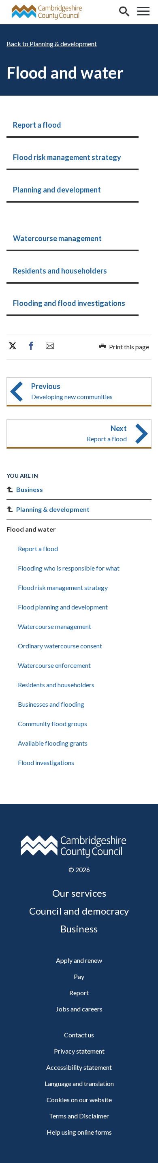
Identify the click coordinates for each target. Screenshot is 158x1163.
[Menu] (143, 12)
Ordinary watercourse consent (60, 646)
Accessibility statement (79, 1067)
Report (79, 992)
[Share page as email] (50, 346)
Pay (79, 976)
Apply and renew (79, 960)
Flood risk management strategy (63, 587)
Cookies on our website (79, 1099)
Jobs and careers (79, 1009)
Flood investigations (46, 762)
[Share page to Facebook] (31, 346)
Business (29, 489)
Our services (79, 893)
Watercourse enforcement (54, 665)
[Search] (124, 12)
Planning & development (63, 43)
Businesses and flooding (51, 704)
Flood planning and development (63, 607)
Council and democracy (79, 911)
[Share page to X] (12, 346)
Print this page (129, 347)
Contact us (79, 1035)
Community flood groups (52, 723)
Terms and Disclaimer (79, 1116)
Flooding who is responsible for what (69, 568)
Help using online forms (79, 1132)
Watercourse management (54, 626)
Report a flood (38, 548)
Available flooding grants (53, 743)
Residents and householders (56, 684)
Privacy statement (79, 1051)
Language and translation (79, 1083)
